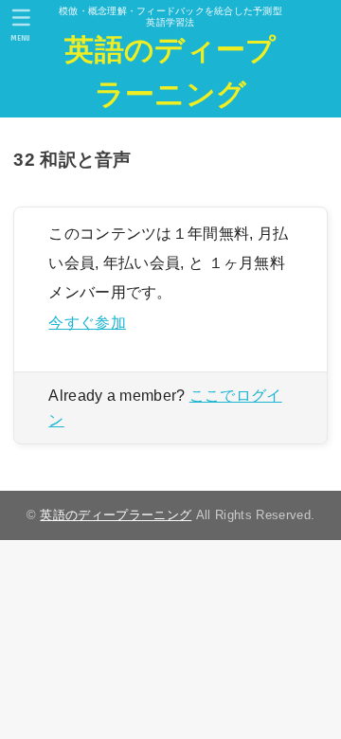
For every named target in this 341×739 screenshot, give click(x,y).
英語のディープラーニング (170, 72)
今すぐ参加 (87, 322)
